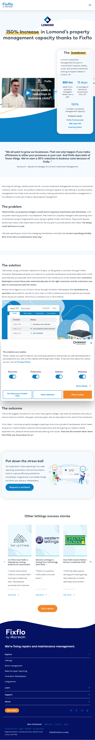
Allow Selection (47, 395)
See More (12, 595)
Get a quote (47, 608)
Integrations (10, 681)
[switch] (35, 377)
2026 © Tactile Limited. (59, 732)
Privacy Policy (23, 362)
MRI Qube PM (75, 123)
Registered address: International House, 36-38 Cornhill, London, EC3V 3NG (24, 733)
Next (87, 561)
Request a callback (19, 487)
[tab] (47, 654)
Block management (13, 666)
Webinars (48, 724)
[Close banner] (91, 343)
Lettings (8, 660)
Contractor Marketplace (15, 676)
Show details (81, 386)
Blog (66, 724)
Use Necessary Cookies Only (17, 394)
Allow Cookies (77, 395)
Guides (58, 724)
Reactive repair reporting (16, 671)
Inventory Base (75, 127)
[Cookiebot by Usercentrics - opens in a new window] (75, 343)
